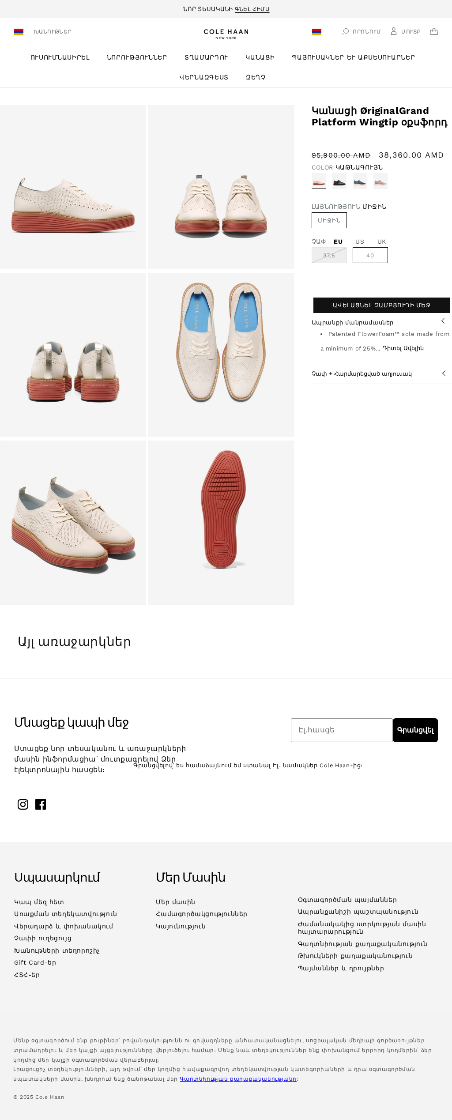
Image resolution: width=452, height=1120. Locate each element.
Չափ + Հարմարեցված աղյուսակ (362, 373)
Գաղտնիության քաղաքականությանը (238, 1079)
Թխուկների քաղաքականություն (355, 955)
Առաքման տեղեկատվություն (65, 913)
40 (370, 255)
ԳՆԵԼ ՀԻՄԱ (252, 8)
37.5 (335, 257)
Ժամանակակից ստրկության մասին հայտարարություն (362, 927)
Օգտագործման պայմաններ (347, 899)
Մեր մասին (175, 901)
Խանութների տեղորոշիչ (57, 950)
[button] (63, 58)
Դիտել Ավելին (403, 348)
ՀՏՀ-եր (27, 974)
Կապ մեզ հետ (39, 901)
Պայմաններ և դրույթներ (341, 968)
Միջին (329, 220)
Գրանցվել (415, 730)
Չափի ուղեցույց (43, 938)
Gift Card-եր (35, 962)
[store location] (20, 33)
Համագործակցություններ (202, 913)
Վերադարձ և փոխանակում (63, 926)
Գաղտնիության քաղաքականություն (363, 943)
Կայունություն (181, 926)
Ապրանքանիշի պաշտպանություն (358, 911)
